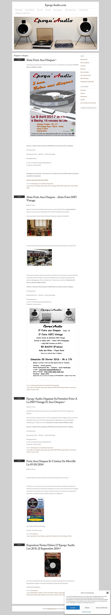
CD (35, 186)
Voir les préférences (101, 607)
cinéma (38, 536)
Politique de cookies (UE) (22, 13)
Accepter (73, 607)
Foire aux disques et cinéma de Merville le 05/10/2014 (51, 462)
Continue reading (33, 587)
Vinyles (76, 186)
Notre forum (18, 10)
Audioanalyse (34, 593)
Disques (38, 186)
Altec (32, 387)
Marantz (66, 387)
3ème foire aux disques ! (41, 60)
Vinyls (28, 188)
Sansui (74, 387)
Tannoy (28, 389)
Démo (52, 593)
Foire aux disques (52, 186)
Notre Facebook (29, 10)
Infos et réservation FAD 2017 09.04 (37, 180)
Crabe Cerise (46, 593)
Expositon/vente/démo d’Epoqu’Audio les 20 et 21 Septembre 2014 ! (50, 546)
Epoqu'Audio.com (55, 5)
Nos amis (48, 10)
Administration (83, 10)
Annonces (34, 385)
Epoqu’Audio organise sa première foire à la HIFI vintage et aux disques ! (51, 400)
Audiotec (40, 593)
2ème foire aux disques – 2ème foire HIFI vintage (51, 198)
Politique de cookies (86, 611)
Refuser (87, 607)
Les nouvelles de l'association (45, 183)
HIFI (58, 186)
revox (70, 387)
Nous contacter (58, 10)
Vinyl (72, 186)
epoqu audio (44, 387)
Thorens (33, 389)
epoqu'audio (44, 186)
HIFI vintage (63, 186)
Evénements (34, 183)
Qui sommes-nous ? (70, 10)
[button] (107, 593)
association (33, 536)
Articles (82, 93)
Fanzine (82, 99)
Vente (68, 186)
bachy (32, 186)
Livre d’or (40, 10)
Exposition (55, 536)
